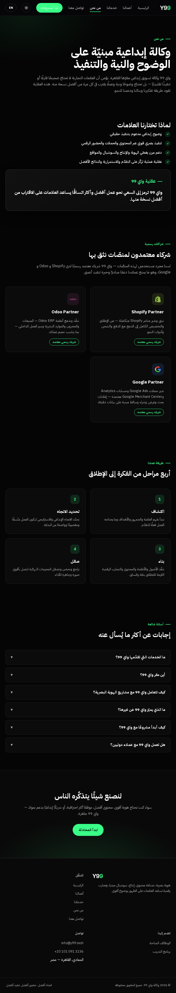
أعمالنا (127, 7)
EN (11, 7)
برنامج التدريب (161, 951)
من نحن (95, 7)
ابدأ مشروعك (49, 7)
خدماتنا (112, 7)
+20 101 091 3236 (69, 951)
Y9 (165, 8)
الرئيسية (143, 7)
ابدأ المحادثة (88, 829)
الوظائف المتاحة (159, 943)
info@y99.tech (72, 943)
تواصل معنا (76, 7)
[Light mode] (26, 7)
